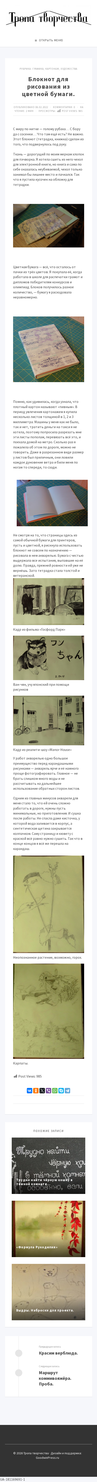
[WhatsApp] (55, 1090)
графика (38, 68)
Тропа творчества (48, 19)
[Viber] (48, 1090)
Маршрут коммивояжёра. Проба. (55, 1378)
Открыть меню (51, 40)
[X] (42, 1090)
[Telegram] (67, 1090)
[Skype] (61, 1090)
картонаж (52, 68)
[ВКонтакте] (29, 1090)
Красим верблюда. (58, 1353)
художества (69, 68)
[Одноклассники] (36, 1090)
